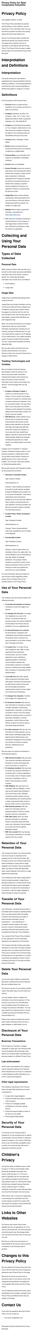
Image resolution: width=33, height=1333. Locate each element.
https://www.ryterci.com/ (13, 215)
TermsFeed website (10, 464)
